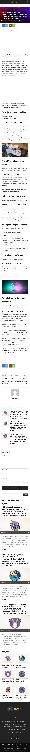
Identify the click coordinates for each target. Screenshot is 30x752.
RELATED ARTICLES (7, 408)
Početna (3, 744)
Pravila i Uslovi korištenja (21, 744)
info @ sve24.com (18, 732)
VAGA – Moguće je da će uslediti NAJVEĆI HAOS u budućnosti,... (22, 697)
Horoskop (7, 5)
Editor (2, 532)
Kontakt (8, 744)
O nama (13, 744)
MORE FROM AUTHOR (19, 408)
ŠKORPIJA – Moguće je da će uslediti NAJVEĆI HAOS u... (7, 697)
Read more (4, 549)
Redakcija (4, 20)
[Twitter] (6, 25)
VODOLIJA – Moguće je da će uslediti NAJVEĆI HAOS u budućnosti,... (21, 665)
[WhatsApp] (13, 25)
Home (2, 5)
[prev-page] (2, 447)
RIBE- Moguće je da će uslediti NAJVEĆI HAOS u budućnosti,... (8, 665)
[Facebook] (3, 25)
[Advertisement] (15, 41)
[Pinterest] (10, 25)
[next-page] (5, 447)
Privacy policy (15, 746)
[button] (28, 2)
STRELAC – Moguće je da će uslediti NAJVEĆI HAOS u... (22, 681)
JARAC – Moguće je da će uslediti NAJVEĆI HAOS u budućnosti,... (8, 681)
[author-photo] (15, 396)
